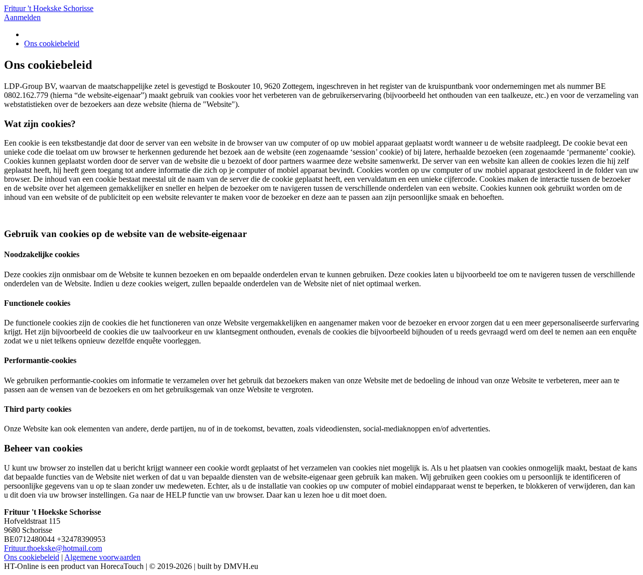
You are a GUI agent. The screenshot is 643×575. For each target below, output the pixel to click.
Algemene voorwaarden (102, 557)
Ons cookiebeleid (51, 43)
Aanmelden (22, 17)
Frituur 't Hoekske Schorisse (48, 8)
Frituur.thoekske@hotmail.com (53, 548)
